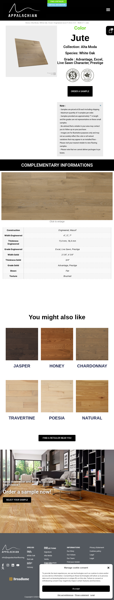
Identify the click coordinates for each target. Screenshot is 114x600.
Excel (51, 23)
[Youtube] (17, 565)
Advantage (84, 59)
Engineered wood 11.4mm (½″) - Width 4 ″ (69, 23)
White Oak (43, 23)
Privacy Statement (97, 547)
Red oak (30, 559)
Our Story (70, 551)
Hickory (30, 567)
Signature (48, 552)
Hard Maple (29, 551)
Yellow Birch (29, 563)
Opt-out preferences (65, 595)
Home (27, 23)
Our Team (71, 558)
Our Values (71, 555)
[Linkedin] (12, 565)
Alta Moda (35, 23)
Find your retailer (73, 562)
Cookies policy (95, 551)
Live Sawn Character (73, 63)
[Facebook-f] (2, 565)
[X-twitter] (2, 568)
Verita (46, 559)
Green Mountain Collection (50, 563)
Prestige (96, 63)
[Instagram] (7, 565)
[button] (108, 567)
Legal (92, 595)
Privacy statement (82, 595)
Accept (76, 588)
